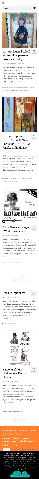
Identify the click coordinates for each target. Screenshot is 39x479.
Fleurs (3, 90)
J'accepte (17, 473)
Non (24, 473)
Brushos (5, 262)
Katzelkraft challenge (7, 411)
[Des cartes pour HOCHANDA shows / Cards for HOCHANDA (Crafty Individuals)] (19, 114)
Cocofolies (25, 87)
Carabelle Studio (18, 87)
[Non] (37, 465)
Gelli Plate (8, 90)
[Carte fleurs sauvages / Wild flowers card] (19, 205)
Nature (15, 181)
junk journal (14, 90)
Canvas (5, 408)
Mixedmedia (10, 181)
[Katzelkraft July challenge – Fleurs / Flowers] (19, 348)
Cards (4, 178)
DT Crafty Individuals (16, 152)
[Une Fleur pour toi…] (19, 279)
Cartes (8, 178)
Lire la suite (22, 82)
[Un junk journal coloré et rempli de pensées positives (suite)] (19, 30)
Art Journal (5, 87)
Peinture (21, 411)
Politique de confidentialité (20, 476)
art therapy (11, 87)
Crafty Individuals (14, 178)
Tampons (26, 90)
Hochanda (4, 181)
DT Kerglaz (31, 87)
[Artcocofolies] (3, 3)
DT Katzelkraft (14, 235)
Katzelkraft (31, 408)
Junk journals (13, 63)
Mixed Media (21, 63)
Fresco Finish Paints (23, 408)
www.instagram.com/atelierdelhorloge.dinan (19, 441)
